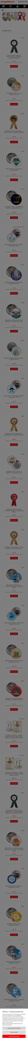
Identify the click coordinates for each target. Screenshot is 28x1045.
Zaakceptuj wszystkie (14, 1036)
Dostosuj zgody (14, 1032)
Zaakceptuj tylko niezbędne (14, 1028)
